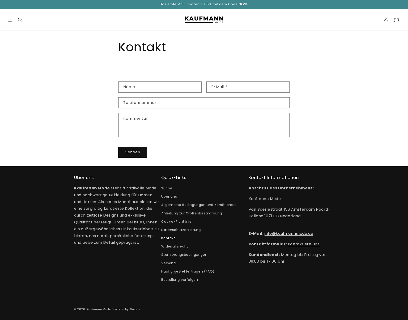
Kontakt (168, 238)
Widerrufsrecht (174, 246)
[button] (10, 20)
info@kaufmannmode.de (288, 233)
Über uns (169, 196)
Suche (166, 188)
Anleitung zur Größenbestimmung (191, 213)
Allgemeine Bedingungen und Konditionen (198, 205)
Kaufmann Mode (99, 309)
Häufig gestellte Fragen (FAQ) (187, 271)
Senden (132, 151)
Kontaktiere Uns (304, 244)
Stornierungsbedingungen (184, 254)
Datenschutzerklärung (181, 229)
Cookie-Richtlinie (176, 221)
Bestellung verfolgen (179, 279)
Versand (168, 263)
